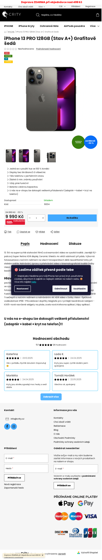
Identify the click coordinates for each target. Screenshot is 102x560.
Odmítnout (60, 288)
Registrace (90, 6)
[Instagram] (14, 426)
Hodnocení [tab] (49, 243)
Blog (56, 429)
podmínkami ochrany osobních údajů (74, 477)
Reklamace (59, 425)
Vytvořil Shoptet (89, 552)
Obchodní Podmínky (64, 437)
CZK (61, 6)
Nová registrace (12, 484)
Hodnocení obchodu (51, 338)
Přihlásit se (14, 477)
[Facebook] (7, 426)
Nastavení (23, 288)
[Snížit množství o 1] (30, 218)
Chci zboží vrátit (25, 6)
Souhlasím (79, 288)
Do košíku (72, 217)
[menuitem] (8, 26)
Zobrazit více (51, 396)
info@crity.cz (17, 418)
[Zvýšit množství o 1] (43, 218)
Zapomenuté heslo (14, 487)
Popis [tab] (25, 243)
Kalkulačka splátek (19, 220)
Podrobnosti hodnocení (48, 48)
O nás (57, 433)
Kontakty (8, 6)
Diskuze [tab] (75, 243)
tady (33, 281)
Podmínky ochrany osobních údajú (72, 441)
